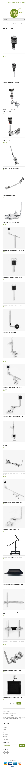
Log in (9, 2)
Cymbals (5, 736)
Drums (4, 737)
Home (4, 725)
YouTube (4, 752)
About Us (5, 727)
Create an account (15, 2)
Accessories (5, 734)
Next (19, 703)
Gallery (4, 729)
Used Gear (5, 739)
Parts (4, 732)
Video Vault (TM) (6, 731)
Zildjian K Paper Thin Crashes (9, 713)
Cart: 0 (23, 2)
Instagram (7, 752)
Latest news (6, 711)
